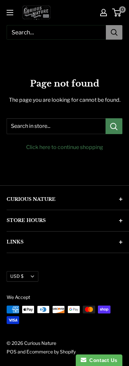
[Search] (114, 32)
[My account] (103, 12)
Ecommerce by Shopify (51, 351)
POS (12, 351)
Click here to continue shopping (64, 147)
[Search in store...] (114, 126)
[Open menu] (10, 12)
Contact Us (101, 360)
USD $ (16, 276)
